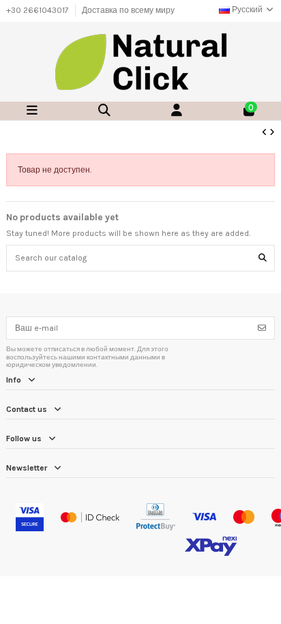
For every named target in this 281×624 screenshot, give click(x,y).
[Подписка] (262, 328)
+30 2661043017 (38, 10)
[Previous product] (265, 132)
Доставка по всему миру (128, 10)
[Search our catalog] (262, 258)
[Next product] (272, 132)
